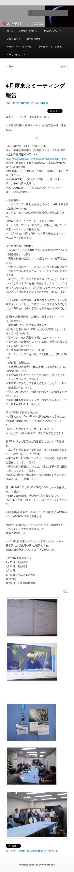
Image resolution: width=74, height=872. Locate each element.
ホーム (10, 30)
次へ (64, 66)
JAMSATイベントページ (19, 46)
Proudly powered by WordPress (37, 864)
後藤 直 (44, 103)
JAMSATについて (28, 30)
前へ (9, 66)
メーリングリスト (16, 54)
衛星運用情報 (33, 38)
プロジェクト (14, 38)
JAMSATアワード (53, 30)
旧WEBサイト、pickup (50, 46)
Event (22, 850)
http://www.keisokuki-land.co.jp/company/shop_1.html (36, 158)
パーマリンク (51, 850)
